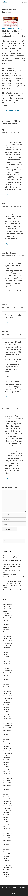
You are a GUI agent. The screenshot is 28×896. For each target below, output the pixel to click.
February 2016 (7, 691)
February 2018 (7, 636)
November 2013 (7, 753)
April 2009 (6, 879)
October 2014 (7, 728)
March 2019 (6, 606)
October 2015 (7, 700)
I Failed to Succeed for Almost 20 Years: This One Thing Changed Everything (12, 566)
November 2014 (7, 725)
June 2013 (6, 764)
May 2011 (6, 822)
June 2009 (6, 874)
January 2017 (7, 666)
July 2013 (6, 762)
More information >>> (14, 110)
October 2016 (7, 673)
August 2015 (6, 705)
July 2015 (6, 707)
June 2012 (6, 792)
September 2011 (7, 812)
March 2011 (6, 826)
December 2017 (7, 641)
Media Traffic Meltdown (11, 29)
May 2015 (6, 712)
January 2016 (7, 693)
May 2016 (6, 684)
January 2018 (7, 638)
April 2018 (6, 631)
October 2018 (7, 618)
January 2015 (7, 721)
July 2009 (6, 872)
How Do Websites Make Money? (12, 581)
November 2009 (7, 863)
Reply (6, 194)
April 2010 (6, 851)
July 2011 (6, 817)
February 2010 (7, 856)
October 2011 (7, 810)
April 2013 (6, 769)
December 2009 (7, 860)
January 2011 (7, 831)
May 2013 (6, 767)
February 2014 (7, 746)
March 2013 (6, 771)
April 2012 (6, 796)
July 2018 (6, 625)
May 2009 (6, 877)
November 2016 (7, 670)
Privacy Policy (22, 887)
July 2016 (6, 680)
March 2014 (6, 744)
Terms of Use (14, 890)
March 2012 (6, 799)
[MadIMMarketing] (4, 2)
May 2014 (6, 739)
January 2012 (7, 803)
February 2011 (7, 828)
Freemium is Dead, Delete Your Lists (13, 590)
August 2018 (6, 622)
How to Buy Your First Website (11, 583)
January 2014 (7, 748)
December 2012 (7, 778)
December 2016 (7, 668)
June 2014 (6, 737)
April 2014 (6, 741)
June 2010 (6, 847)
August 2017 (6, 650)
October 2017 (7, 645)
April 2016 (6, 686)
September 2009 (7, 867)
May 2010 (6, 849)
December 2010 (7, 833)
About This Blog (6, 887)
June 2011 (6, 819)
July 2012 (6, 789)
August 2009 (6, 870)
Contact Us (14, 887)
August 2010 (6, 842)
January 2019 (7, 611)
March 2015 (6, 716)
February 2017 (7, 663)
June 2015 (6, 709)
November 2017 (7, 643)
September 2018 (7, 620)
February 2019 (7, 608)
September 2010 (7, 840)
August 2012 (6, 787)
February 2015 (7, 718)
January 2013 (7, 776)
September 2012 (7, 785)
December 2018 (7, 613)
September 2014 (7, 730)
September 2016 (7, 675)
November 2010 (7, 835)
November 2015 (7, 698)
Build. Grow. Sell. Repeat (9, 574)
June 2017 (6, 654)
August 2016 (6, 677)
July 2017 (6, 652)
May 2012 (6, 794)
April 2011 (6, 824)
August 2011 (6, 815)
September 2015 (7, 702)
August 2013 (6, 760)
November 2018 (7, 615)
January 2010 (7, 858)
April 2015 (6, 714)
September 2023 (7, 604)
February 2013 (7, 773)
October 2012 (7, 783)
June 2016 (6, 682)
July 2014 (6, 735)
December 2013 (7, 751)
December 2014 (7, 723)
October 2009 (7, 865)
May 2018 (6, 629)
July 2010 (6, 844)
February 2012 (7, 801)
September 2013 (7, 757)
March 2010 (6, 854)
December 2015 (7, 696)
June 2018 (6, 627)
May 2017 (6, 657)
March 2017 (6, 661)
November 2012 (7, 780)
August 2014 (6, 732)
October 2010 (7, 838)
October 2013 (7, 755)
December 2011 (7, 805)
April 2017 (6, 659)
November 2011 (7, 808)
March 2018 (6, 634)
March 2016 (6, 689)
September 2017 (7, 647)
